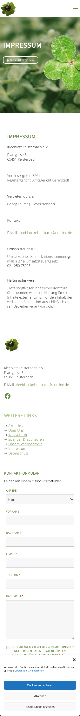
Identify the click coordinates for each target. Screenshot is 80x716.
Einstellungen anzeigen (40, 706)
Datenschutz (23, 670)
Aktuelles (15, 425)
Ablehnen (40, 696)
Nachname (14, 533)
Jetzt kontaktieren (20, 60)
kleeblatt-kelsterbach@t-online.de (45, 232)
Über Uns (15, 430)
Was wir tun (17, 434)
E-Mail (11, 554)
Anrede (12, 490)
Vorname (13, 512)
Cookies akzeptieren (40, 685)
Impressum (38, 670)
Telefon (13, 575)
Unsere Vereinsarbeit (25, 444)
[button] (74, 660)
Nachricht (14, 596)
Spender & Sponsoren (26, 439)
